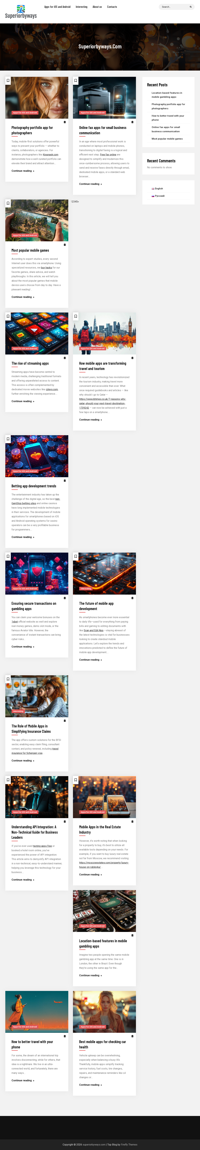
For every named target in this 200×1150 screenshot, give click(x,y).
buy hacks (46, 267)
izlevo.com (52, 389)
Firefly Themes (129, 1144)
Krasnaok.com (50, 154)
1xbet (15, 621)
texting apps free (42, 846)
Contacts (112, 6)
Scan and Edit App (93, 630)
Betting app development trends (34, 486)
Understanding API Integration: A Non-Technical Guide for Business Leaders (35, 832)
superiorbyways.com (94, 1144)
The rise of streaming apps (30, 363)
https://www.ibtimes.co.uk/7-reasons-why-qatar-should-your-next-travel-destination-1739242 (102, 403)
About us (97, 6)
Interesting (81, 6)
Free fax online (108, 154)
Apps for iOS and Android (57, 6)
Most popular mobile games (30, 250)
